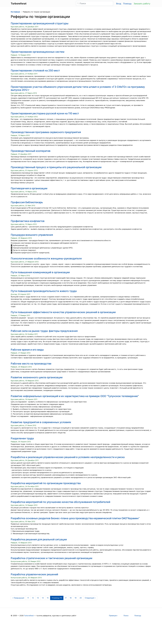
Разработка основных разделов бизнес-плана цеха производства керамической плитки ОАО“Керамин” (75, 518)
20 (81, 598)
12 (33, 598)
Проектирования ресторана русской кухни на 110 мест (45, 113)
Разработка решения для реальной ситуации (39, 539)
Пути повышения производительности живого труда (44, 291)
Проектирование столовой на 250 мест (35, 70)
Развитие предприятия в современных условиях (41, 422)
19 (75, 598)
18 (71, 598)
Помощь (127, 3)
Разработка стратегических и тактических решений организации (51, 558)
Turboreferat (29, 616)
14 (43, 598)
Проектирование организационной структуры (39, 23)
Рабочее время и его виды (27, 349)
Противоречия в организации (29, 188)
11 (28, 598)
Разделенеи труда (22, 438)
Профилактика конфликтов (27, 221)
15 (48, 598)
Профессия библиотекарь (27, 202)
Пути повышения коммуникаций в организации (40, 272)
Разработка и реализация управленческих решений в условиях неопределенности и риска (68, 457)
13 (38, 598)
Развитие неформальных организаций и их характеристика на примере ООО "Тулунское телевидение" (75, 396)
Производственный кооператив (30, 150)
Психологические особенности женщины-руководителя (46, 258)
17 (66, 598)
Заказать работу (142, 3)
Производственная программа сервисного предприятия (46, 132)
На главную (15, 12)
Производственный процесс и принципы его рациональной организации (56, 167)
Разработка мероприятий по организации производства (46, 483)
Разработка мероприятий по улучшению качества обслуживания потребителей (60, 501)
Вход (118, 3)
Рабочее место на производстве (31, 363)
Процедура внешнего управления (32, 234)
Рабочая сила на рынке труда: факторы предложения (44, 330)
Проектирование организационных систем (37, 51)
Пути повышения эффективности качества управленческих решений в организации (63, 312)
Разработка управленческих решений (34, 574)
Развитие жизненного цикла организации (37, 377)
